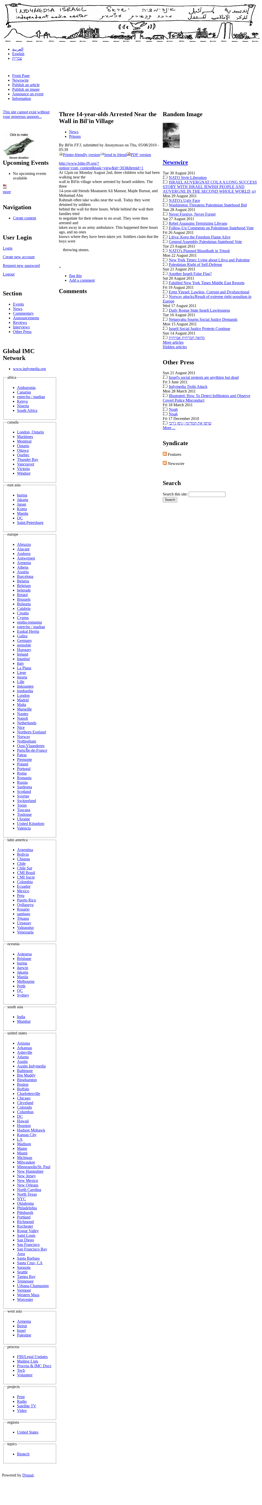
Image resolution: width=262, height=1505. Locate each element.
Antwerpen (26, 558)
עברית (17, 58)
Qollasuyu (25, 904)
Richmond (25, 1222)
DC (20, 1116)
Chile (21, 863)
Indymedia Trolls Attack (188, 386)
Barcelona (25, 576)
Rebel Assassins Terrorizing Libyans (198, 223)
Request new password (21, 265)
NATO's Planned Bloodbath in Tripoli (199, 251)
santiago (23, 914)
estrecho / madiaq (31, 397)
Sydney (23, 995)
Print (21, 1397)
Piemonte (24, 759)
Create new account (19, 257)
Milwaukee (26, 1162)
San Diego (25, 1240)
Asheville (24, 1052)
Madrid (23, 700)
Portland (23, 1217)
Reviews (20, 322)
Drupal (28, 1475)
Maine (22, 1148)
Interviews (21, 327)
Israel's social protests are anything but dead (204, 377)
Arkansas (24, 1048)
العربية (17, 49)
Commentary (23, 313)
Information (21, 98)
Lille (20, 682)
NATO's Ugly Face (184, 200)
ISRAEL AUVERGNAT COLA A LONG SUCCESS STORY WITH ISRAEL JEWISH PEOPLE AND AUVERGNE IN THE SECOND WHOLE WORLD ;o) (210, 186)
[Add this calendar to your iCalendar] (5, 187)
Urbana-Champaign (33, 1286)
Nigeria (23, 406)
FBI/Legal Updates (32, 1356)
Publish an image (26, 89)
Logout (8, 274)
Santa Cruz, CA (30, 1263)
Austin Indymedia (31, 1066)
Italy (20, 663)
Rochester (25, 1226)
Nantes (22, 714)
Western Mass (28, 1295)
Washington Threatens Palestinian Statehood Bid (208, 205)
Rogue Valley (28, 1231)
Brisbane (24, 958)
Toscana (23, 810)
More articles (173, 342)
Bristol (22, 595)
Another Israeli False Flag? (190, 274)
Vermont (24, 1290)
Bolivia (23, 854)
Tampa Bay (26, 1276)
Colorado (24, 1107)
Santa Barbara (28, 1258)
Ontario (23, 446)
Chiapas (23, 859)
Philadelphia (27, 1208)
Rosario (23, 909)
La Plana (24, 668)
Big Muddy (26, 1075)
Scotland (24, 791)
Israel (21, 1330)
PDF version (141, 155)
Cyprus (23, 617)
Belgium (24, 585)
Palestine (24, 1335)
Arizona (23, 1043)
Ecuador (23, 886)
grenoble (24, 645)
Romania (24, 778)
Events (18, 304)
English (18, 54)
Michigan (24, 1157)
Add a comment (82, 280)
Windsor (23, 473)
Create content (24, 218)
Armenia (24, 563)
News (17, 309)
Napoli (22, 718)
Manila (22, 513)
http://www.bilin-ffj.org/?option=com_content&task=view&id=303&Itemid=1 (101, 165)
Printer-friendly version (81, 155)
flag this (75, 276)
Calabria (23, 608)
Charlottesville (28, 1093)
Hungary (24, 650)
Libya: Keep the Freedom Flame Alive (200, 237)
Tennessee (25, 1281)
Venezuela (25, 932)
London (23, 695)
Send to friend (115, 155)
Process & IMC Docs (34, 1366)
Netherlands (26, 723)
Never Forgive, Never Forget (192, 214)
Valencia (24, 828)
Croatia (23, 613)
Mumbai (23, 1021)
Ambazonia (26, 387)
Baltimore (25, 1070)
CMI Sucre (26, 877)
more (7, 192)
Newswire (20, 80)
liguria (22, 677)
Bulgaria (24, 604)
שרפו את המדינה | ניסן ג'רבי (190, 423)
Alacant (23, 549)
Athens (22, 567)
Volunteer (24, 1375)
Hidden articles (175, 347)
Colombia (25, 882)
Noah (173, 409)
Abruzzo (24, 544)
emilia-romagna (29, 622)
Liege (21, 672)
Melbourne (26, 981)
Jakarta (22, 500)
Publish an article (26, 85)
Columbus (25, 1112)
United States (27, 1432)
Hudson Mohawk (31, 1130)
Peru (20, 895)
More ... (169, 428)
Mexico (23, 891)
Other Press (22, 331)
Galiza (22, 636)
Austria (23, 572)
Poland (22, 764)
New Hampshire (30, 1171)
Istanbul (23, 659)
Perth (21, 986)
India (21, 1017)
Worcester (25, 1299)
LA (20, 1139)
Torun (22, 805)
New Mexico (27, 1180)
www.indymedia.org (29, 369)
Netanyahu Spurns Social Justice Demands (203, 319)
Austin (22, 1061)
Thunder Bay (27, 459)
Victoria (23, 468)
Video (22, 1410)
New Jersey (26, 1176)
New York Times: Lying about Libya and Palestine (209, 260)
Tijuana (23, 918)
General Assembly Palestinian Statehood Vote (205, 241)
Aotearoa (24, 954)
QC (20, 518)
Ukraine (23, 819)
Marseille (24, 709)
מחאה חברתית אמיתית (187, 338)
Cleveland (25, 1103)
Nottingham (26, 741)
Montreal (24, 441)
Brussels (23, 599)
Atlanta (23, 1057)
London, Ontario (30, 432)
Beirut (22, 1326)
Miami (22, 1153)
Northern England (31, 732)
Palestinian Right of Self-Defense (195, 264)
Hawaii (23, 1121)
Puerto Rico (26, 900)
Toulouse (24, 814)
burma (22, 495)
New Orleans (27, 1185)
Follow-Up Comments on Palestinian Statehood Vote (211, 228)
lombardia (25, 691)
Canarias (24, 392)
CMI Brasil (26, 872)
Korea (22, 509)
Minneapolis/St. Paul (33, 1167)
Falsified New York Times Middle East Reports (206, 283)
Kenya (22, 401)
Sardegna (24, 787)
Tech (21, 1370)
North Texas (27, 1194)
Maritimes (25, 436)
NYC (21, 1199)
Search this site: (176, 494)
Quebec (23, 455)
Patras (22, 755)
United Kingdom (30, 823)
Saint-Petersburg (30, 522)
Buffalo (23, 1089)
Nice (21, 727)
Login (7, 248)
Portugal (23, 768)
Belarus (23, 581)
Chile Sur (24, 868)
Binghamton (27, 1080)
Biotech (23, 1454)
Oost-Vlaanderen (30, 746)
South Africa (27, 410)
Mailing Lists (27, 1361)
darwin (22, 968)
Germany (24, 640)
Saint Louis (26, 1235)
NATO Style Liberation (188, 177)
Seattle (22, 1272)
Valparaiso (25, 927)
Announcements (26, 318)
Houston (24, 1125)
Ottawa (23, 450)
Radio (22, 1401)
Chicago (23, 1098)
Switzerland (26, 801)
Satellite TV (26, 1406)
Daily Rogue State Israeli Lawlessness (199, 310)
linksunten (25, 686)
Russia (22, 782)
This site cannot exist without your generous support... (26, 114)
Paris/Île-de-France (32, 750)
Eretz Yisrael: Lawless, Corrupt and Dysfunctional (209, 292)
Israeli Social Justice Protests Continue (199, 328)
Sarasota (23, 1267)
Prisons (75, 136)
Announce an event (27, 94)
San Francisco (28, 1244)
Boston (22, 1084)
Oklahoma (25, 1203)
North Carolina (29, 1189)
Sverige (23, 796)
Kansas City (27, 1135)
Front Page (21, 75)
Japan (21, 504)
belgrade (24, 590)
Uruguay (24, 923)
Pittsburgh (25, 1212)
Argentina (25, 850)
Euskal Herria (28, 631)
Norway (23, 736)
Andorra (23, 553)
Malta (21, 704)
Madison (24, 1144)
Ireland (22, 654)
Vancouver (25, 464)
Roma (22, 773)
